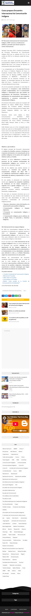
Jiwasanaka (24, 518)
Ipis (3, 518)
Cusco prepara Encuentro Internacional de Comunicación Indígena (19, 304)
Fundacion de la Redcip (19, 507)
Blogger (12, 612)
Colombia (23, 460)
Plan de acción (21, 534)
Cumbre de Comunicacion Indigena (11, 290)
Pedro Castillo (12, 534)
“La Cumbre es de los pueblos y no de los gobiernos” (18, 318)
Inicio (6, 609)
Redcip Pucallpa (22, 551)
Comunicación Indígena (9, 462)
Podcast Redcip (7, 537)
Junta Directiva (6, 523)
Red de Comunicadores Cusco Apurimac (13, 548)
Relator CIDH (6, 557)
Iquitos (8, 518)
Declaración (14, 473)
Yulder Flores (6, 576)
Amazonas (5, 451)
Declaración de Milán (20, 476)
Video (19, 570)
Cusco (15, 471)
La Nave (14, 523)
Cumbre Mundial (7, 471)
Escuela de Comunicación (9, 493)
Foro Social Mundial (8, 504)
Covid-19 (5, 468)
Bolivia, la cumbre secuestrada (17, 311)
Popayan (15, 537)
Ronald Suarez (14, 557)
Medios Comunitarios (18, 526)
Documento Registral (8, 484)
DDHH (20, 471)
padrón (4, 534)
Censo (23, 457)
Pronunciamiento (7, 540)
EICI (25, 290)
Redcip (4, 20)
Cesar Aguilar (6, 460)
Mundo (10, 529)
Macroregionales (7, 526)
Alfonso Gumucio (7, 448)
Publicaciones (17, 540)
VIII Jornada (6, 573)
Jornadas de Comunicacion (18, 521)
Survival (21, 562)
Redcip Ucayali (15, 554)
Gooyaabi (26, 612)
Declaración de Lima (8, 476)
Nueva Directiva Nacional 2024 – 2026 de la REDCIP (18, 394)
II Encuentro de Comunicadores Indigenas (13, 512)
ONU (11, 532)
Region (23, 554)
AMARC (15, 448)
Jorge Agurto (6, 521)
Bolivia (20, 451)
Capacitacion (14, 454)
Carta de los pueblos (8, 457)
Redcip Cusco (12, 551)
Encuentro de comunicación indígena (12, 487)
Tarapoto (5, 565)
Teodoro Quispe (6, 568)
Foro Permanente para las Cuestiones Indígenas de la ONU (15, 502)
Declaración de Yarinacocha (10, 479)
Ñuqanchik (16, 529)
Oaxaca (24, 529)
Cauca (17, 457)
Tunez (23, 568)
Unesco (14, 570)
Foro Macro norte (7, 498)
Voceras (13, 573)
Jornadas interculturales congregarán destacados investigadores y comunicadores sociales (18, 378)
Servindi (14, 559)
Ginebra (5, 509)
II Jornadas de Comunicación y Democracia (14, 515)
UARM (4, 570)
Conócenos (14, 609)
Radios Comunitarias (8, 545)
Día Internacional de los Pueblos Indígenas (13, 482)
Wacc (18, 573)
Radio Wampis (13, 543)
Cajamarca (6, 454)
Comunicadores (22, 462)
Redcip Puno (6, 554)
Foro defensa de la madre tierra (11, 496)
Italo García (15, 518)
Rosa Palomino (6, 559)
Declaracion (6, 473)
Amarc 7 (22, 448)
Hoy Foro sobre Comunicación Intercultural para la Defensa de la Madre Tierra (19, 387)
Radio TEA (5, 543)
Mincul (4, 529)
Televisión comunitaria (15, 565)
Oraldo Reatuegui (18, 532)
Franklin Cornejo (7, 507)
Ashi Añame (13, 451)
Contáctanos (23, 609)
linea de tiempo (22, 523)
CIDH (13, 460)
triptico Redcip (16, 568)
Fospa (16, 504)
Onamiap (5, 532)
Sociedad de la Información (10, 562)
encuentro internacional (9, 490)
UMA (9, 570)
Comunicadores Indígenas (10, 465)
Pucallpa (25, 540)
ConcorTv (21, 465)
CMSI (17, 460)
